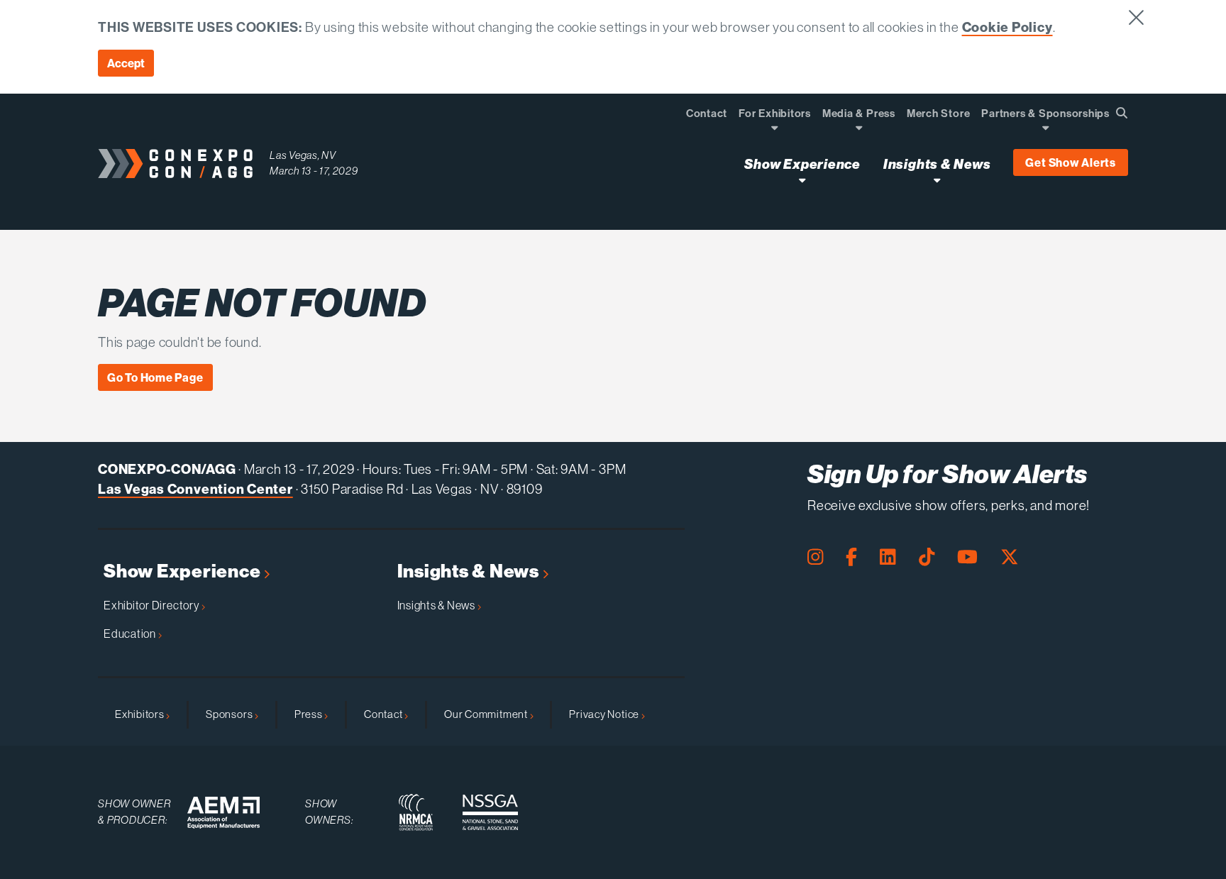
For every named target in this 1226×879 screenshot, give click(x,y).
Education (131, 633)
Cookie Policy (1007, 26)
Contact (384, 714)
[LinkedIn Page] (887, 556)
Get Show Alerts (1070, 162)
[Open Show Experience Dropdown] (802, 180)
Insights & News (470, 571)
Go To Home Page (155, 377)
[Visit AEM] (223, 812)
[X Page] (1009, 556)
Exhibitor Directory (152, 605)
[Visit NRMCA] (415, 812)
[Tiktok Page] (926, 556)
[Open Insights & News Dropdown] (937, 180)
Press (309, 714)
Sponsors (230, 714)
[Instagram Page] (815, 556)
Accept (126, 63)
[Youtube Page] (967, 556)
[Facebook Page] (851, 556)
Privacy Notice (605, 714)
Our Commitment (487, 714)
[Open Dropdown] (774, 127)
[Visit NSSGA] (490, 812)
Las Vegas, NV (303, 155)
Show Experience (184, 571)
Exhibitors (140, 714)
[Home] (175, 164)
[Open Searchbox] (1121, 112)
